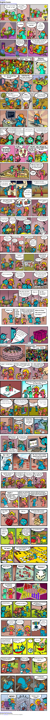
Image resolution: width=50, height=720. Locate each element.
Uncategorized (2, 0)
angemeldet (6, 714)
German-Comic (6, 712)
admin (5, 3)
